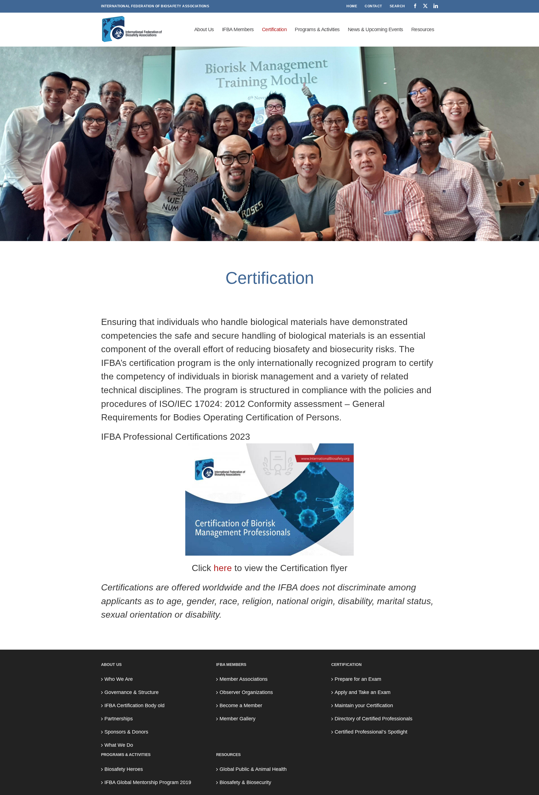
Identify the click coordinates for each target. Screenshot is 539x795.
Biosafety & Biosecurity (245, 782)
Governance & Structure (131, 692)
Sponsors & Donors (126, 732)
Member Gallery (237, 718)
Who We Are (118, 679)
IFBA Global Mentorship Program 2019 (147, 782)
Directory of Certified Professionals (373, 718)
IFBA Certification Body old (134, 705)
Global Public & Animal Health (253, 769)
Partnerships (118, 718)
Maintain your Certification (364, 705)
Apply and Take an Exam (362, 692)
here (223, 568)
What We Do (118, 745)
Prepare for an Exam (358, 679)
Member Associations (244, 679)
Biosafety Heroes (123, 769)
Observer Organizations (246, 692)
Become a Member (241, 705)
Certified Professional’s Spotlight (371, 732)
